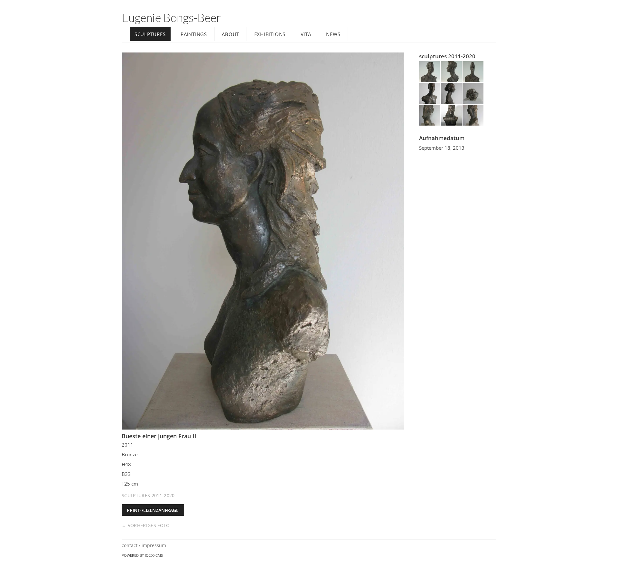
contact (129, 545)
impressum (154, 545)
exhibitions (270, 34)
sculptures (150, 34)
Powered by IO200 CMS (142, 555)
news (333, 34)
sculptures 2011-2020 (148, 495)
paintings (194, 34)
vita (306, 34)
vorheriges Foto (149, 525)
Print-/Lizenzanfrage (153, 510)
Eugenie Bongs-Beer (171, 17)
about (230, 34)
